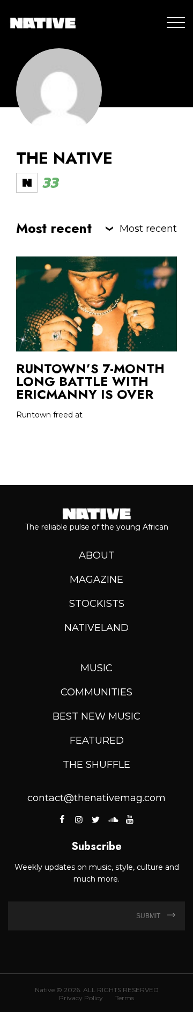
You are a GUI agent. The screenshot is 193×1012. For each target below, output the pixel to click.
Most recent (148, 228)
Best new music (96, 716)
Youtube (129, 819)
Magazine (96, 579)
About (97, 555)
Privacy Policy (81, 998)
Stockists (96, 604)
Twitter (95, 819)
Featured (97, 740)
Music (96, 668)
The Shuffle (96, 765)
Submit (149, 916)
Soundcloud (112, 819)
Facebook (62, 819)
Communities (96, 692)
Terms (124, 998)
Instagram (79, 819)
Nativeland (96, 628)
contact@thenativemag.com (96, 798)
